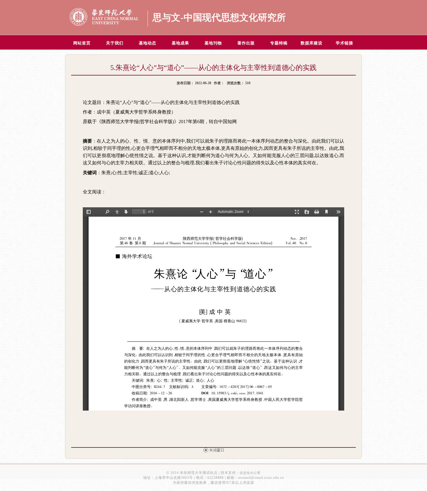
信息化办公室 (250, 472)
